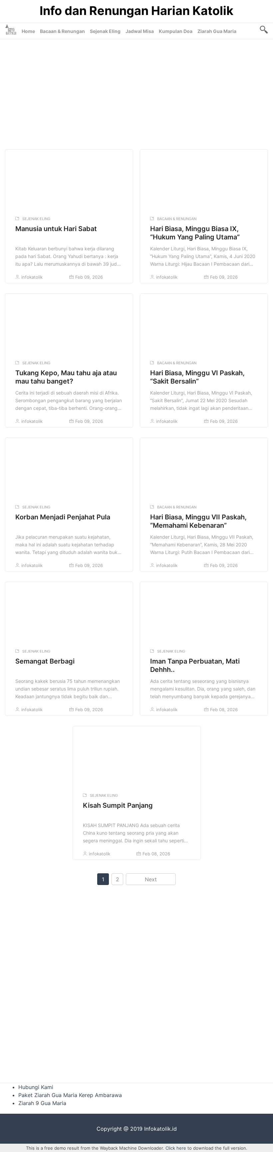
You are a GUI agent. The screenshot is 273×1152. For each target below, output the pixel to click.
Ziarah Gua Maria (216, 31)
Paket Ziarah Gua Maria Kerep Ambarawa (70, 1095)
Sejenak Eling (105, 31)
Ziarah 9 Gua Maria (42, 1103)
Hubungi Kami (35, 1087)
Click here (175, 1148)
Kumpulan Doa (175, 31)
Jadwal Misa (140, 31)
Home (28, 31)
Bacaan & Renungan (62, 31)
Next (151, 879)
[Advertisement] (136, 92)
